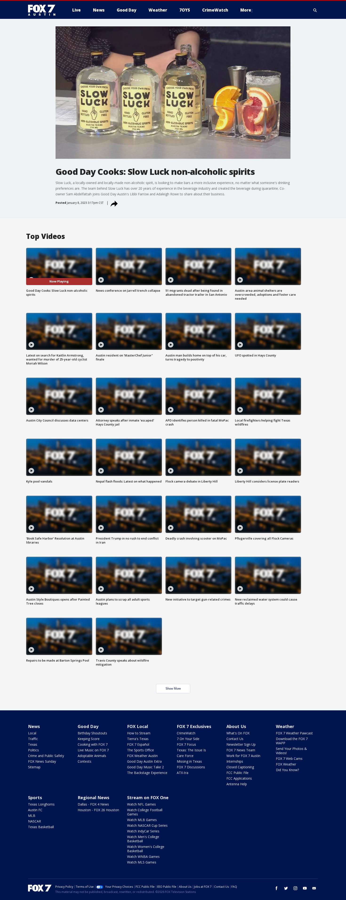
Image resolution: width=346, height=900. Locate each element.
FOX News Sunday (42, 761)
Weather (285, 726)
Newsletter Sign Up (241, 744)
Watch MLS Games (141, 862)
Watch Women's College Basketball (145, 848)
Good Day (88, 726)
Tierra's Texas (138, 738)
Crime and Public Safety (46, 755)
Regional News (93, 797)
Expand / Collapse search (315, 10)
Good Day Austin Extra (144, 761)
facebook (276, 888)
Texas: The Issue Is (191, 750)
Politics (33, 750)
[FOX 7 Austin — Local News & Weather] (43, 10)
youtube (305, 888)
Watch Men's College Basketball (143, 839)
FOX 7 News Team (240, 750)
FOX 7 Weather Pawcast (294, 733)
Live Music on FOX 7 (93, 750)
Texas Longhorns (41, 804)
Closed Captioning (240, 767)
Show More (173, 688)
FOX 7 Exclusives (194, 726)
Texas (32, 744)
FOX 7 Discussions (191, 767)
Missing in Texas (189, 761)
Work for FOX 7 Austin (243, 755)
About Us (236, 726)
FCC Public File (237, 772)
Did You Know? (287, 770)
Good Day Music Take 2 (145, 767)
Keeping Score (89, 738)
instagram (295, 888)
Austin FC (35, 810)
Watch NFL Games (141, 804)
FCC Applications (239, 778)
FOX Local (137, 726)
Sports (35, 797)
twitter (286, 888)
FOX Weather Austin (142, 755)
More (245, 10)
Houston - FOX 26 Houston (98, 810)
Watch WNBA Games (143, 856)
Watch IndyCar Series (143, 831)
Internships (234, 761)
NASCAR (34, 821)
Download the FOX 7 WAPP (292, 740)
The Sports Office (140, 750)
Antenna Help (236, 784)
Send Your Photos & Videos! (291, 750)
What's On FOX (237, 733)
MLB (31, 815)
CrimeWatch (186, 733)
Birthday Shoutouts (92, 733)
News (34, 726)
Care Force (185, 755)
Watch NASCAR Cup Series (147, 825)
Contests (84, 761)
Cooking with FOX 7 (93, 744)
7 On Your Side (188, 738)
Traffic (33, 738)
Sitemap (34, 767)
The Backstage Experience (147, 772)
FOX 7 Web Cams (289, 758)
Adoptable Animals (92, 755)
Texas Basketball (41, 827)
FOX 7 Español (138, 744)
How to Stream (138, 733)
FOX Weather (286, 764)
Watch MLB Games (142, 820)
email (314, 888)
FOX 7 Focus (186, 744)
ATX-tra (182, 772)
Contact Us (234, 738)
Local (32, 733)
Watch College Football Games (144, 812)
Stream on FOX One (148, 797)
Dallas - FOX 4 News (93, 804)
